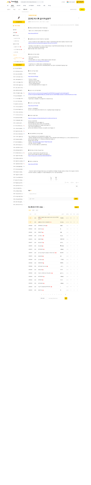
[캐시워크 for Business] (80, 2)
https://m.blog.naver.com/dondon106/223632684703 (39, 155)
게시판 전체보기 (19, 64)
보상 (31, 9)
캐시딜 (49, 5)
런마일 (24, 5)
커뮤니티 (25, 9)
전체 (30, 210)
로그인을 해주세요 (19, 21)
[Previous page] (42, 294)
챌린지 (8, 9)
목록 (76, 186)
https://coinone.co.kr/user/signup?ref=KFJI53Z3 (38, 61)
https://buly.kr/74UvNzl (33, 105)
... (63, 294)
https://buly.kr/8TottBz (33, 164)
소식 (19, 9)
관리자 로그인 (73, 9)
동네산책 (18, 5)
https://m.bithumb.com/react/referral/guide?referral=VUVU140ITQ (42, 43)
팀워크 (12, 5)
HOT (33, 210)
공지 (37, 210)
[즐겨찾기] (44, 207)
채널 (14, 9)
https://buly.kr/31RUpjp (33, 76)
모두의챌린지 (31, 5)
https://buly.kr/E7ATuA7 (33, 33)
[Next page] (65, 294)
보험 (44, 5)
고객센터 (63, 1)
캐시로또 (38, 5)
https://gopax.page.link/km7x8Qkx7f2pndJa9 (42, 141)
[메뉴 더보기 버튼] (78, 18)
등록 (76, 198)
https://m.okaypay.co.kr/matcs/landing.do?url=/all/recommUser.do (42, 118)
